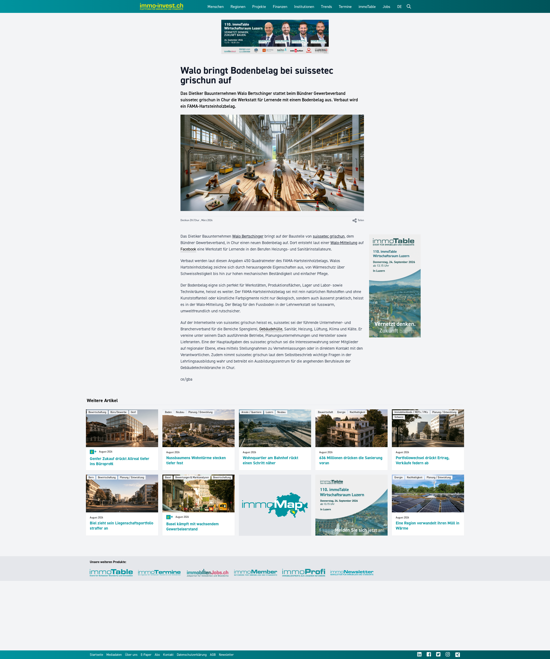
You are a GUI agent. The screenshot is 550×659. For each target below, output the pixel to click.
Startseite (96, 655)
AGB (213, 655)
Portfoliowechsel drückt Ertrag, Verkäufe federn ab (422, 460)
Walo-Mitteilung (343, 242)
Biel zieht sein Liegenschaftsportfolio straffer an (121, 525)
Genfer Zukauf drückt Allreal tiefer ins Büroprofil (119, 461)
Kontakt (168, 655)
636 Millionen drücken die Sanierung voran (350, 460)
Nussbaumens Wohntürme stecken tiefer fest (196, 460)
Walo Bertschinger (247, 236)
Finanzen (280, 6)
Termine (345, 6)
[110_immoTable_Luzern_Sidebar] (395, 285)
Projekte (259, 6)
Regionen (238, 6)
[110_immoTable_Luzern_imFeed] (351, 505)
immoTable (367, 6)
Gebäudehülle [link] (270, 329)
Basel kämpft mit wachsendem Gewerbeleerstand (192, 526)
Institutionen (304, 6)
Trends (326, 6)
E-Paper (146, 655)
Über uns (131, 655)
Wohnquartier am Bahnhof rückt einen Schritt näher (270, 460)
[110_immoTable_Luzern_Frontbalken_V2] (275, 37)
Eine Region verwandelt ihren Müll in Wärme (427, 525)
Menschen (216, 6)
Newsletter (226, 655)
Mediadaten (114, 655)
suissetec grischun (329, 236)
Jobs (386, 6)
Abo (157, 655)
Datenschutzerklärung (192, 655)
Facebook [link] (188, 249)
